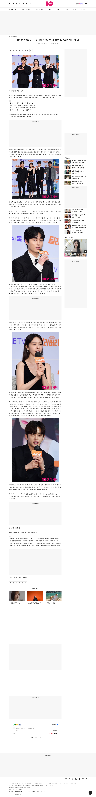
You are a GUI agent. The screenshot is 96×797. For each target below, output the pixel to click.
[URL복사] (25, 50)
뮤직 (50, 9)
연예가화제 (12, 9)
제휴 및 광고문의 (35, 791)
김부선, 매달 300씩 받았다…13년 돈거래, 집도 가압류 (78, 168)
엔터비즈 (84, 9)
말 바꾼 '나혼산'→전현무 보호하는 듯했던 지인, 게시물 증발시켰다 (79, 162)
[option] (75, 246)
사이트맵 (43, 791)
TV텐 (66, 9)
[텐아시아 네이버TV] (13, 3)
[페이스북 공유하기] (13, 50)
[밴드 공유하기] (22, 50)
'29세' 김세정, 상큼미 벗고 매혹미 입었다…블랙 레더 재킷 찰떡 (34, 603)
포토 (74, 9)
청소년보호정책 (27, 791)
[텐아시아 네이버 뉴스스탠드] (26, 3)
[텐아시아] (49, 3)
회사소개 (11, 791)
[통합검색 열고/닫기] (86, 4)
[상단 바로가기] (90, 793)
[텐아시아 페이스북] (16, 3)
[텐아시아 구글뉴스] (30, 3)
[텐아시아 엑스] (19, 3)
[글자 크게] (28, 50)
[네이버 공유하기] (19, 50)
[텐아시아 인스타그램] (23, 3)
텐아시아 (17, 794)
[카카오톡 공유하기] (10, 50)
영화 (58, 9)
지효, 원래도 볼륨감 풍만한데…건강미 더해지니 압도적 (77, 212)
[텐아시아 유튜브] (9, 3)
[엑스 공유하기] (16, 50)
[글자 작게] (30, 50)
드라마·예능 (39, 9)
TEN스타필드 (26, 9)
